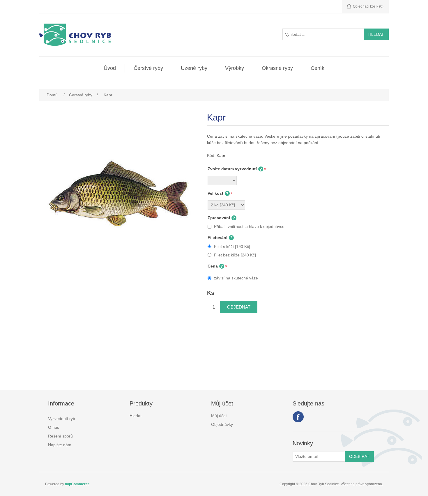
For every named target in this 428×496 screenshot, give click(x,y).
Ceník (317, 68)
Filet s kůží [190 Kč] (232, 246)
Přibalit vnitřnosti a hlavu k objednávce (249, 226)
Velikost (215, 193)
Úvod (110, 68)
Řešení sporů (60, 436)
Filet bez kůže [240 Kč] (235, 255)
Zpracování (219, 217)
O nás (53, 427)
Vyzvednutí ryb (61, 418)
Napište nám (59, 444)
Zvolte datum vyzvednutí (232, 168)
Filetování (217, 237)
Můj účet (219, 415)
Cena (213, 266)
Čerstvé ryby (148, 68)
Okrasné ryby (277, 68)
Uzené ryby (194, 68)
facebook (298, 416)
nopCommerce (77, 484)
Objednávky (222, 424)
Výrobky (234, 68)
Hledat (136, 415)
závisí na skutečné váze (236, 278)
